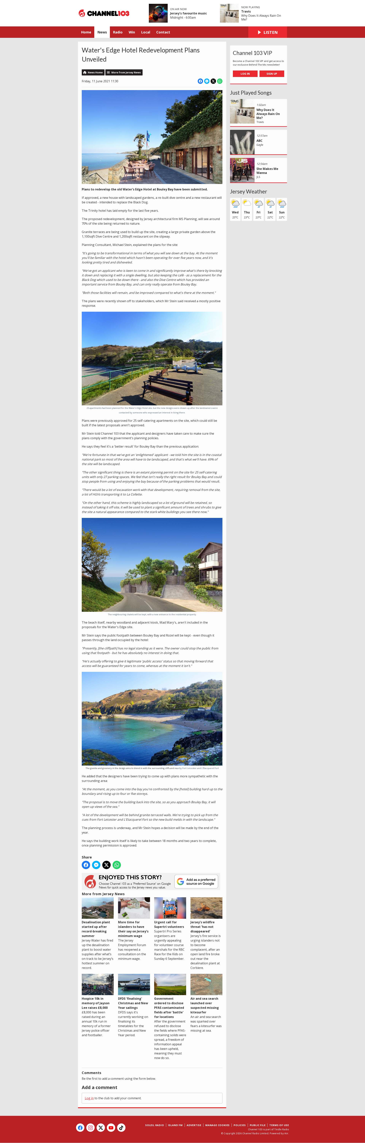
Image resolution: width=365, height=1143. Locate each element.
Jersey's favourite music (188, 13)
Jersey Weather (248, 191)
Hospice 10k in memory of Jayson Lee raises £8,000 (96, 1003)
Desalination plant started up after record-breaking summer (96, 929)
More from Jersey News (126, 72)
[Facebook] (80, 1127)
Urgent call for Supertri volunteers (169, 924)
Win (132, 32)
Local (145, 32)
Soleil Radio (154, 1125)
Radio (118, 32)
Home (86, 32)
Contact (163, 32)
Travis (246, 11)
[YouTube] (111, 1127)
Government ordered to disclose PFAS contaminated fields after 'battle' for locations (169, 1007)
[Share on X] (213, 81)
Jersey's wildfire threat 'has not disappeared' (202, 926)
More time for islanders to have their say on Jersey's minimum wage (133, 929)
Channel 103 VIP (252, 53)
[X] (101, 1127)
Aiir (286, 1133)
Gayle (259, 145)
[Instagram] (90, 1127)
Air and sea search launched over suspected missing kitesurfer (204, 1005)
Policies (240, 1125)
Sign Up (272, 73)
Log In (245, 73)
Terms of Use (279, 1125)
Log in (89, 1098)
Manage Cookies (217, 1125)
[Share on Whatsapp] (219, 81)
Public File (258, 1125)
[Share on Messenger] (206, 81)
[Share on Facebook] (200, 81)
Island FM (175, 1125)
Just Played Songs (251, 92)
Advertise (194, 1125)
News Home (95, 72)
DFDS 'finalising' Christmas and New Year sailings (133, 1003)
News (102, 32)
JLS (258, 177)
